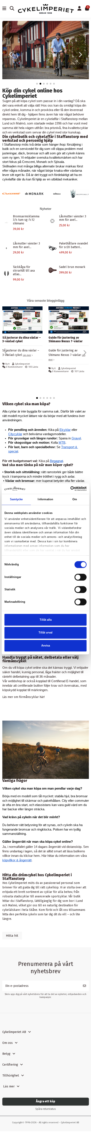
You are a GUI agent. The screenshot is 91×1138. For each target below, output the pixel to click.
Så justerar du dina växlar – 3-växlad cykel (21, 339)
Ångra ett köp (45, 1101)
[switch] (80, 577)
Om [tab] (74, 499)
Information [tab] (45, 499)
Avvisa (45, 645)
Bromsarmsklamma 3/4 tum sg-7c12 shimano (26, 220)
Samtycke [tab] (16, 499)
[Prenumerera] (84, 986)
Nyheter (45, 209)
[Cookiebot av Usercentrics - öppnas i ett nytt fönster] (68, 488)
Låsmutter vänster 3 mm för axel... (72, 218)
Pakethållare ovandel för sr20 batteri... (73, 245)
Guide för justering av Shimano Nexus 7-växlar (65, 339)
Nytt (7, 364)
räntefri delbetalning (15, 676)
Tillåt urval (45, 632)
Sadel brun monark (72, 267)
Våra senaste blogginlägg (45, 300)
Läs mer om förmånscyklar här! (23, 697)
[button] (37, 84)
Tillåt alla (46, 619)
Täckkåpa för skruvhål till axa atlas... (24, 270)
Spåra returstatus (45, 1108)
